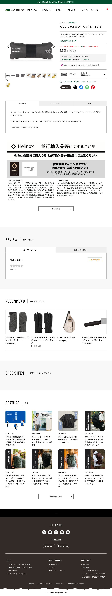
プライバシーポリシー (45, 583)
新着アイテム (32, 10)
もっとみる (56, 209)
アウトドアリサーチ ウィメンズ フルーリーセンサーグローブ (43, 340)
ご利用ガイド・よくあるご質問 (19, 564)
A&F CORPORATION (90, 571)
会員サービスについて (57, 571)
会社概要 (85, 564)
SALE (83, 10)
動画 (89, 103)
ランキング (71, 10)
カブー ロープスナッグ (66, 337)
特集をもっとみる (56, 496)
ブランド (59, 10)
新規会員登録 (67, 59)
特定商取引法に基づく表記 (76, 583)
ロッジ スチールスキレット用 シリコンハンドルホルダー (94, 338)
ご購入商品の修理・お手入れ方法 (20, 567)
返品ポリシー (60, 583)
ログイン (86, 59)
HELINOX (73, 22)
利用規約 (31, 583)
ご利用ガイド (68, 81)
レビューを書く (95, 259)
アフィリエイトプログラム (17, 574)
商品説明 (22, 103)
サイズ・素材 (56, 103)
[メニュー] (102, 10)
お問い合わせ (12, 571)
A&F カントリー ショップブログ (93, 574)
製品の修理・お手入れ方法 (86, 81)
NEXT (54, 46)
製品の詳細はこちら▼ (68, 41)
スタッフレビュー (81, 250)
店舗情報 (85, 567)
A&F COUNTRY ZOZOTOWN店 (93, 577)
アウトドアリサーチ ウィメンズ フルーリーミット (17, 338)
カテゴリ (45, 10)
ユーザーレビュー (30, 250)
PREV (8, 46)
